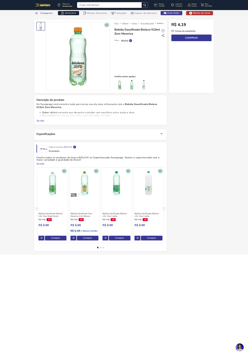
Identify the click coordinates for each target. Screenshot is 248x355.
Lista (163, 30)
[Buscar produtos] (145, 5)
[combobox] (112, 5)
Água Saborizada (147, 23)
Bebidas (125, 23)
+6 (41, 238)
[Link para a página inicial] (116, 23)
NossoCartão (161, 5)
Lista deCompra (179, 5)
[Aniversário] (43, 5)
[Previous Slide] (36, 208)
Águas (134, 23)
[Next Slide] (164, 208)
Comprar (55, 238)
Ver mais (40, 120)
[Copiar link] (163, 35)
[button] (98, 247)
